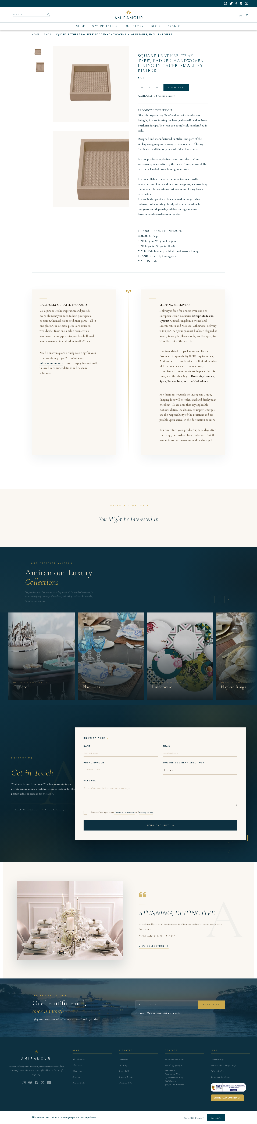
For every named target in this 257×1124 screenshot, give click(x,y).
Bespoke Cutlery (80, 1082)
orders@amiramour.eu (174, 1059)
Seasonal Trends (126, 1077)
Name (87, 746)
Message (90, 781)
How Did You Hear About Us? (183, 763)
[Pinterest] (30, 1082)
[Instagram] (24, 1082)
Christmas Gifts (125, 1082)
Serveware (77, 1077)
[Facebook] (36, 1082)
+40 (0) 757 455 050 (173, 1065)
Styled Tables (104, 26)
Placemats (77, 1065)
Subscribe (211, 1005)
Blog (155, 26)
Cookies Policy (217, 1059)
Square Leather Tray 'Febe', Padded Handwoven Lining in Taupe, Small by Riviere (171, 63)
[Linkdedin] (42, 1082)
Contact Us (123, 1059)
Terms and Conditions (220, 1077)
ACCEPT (216, 1117)
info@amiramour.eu (51, 363)
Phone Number (94, 763)
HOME (36, 35)
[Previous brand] (218, 599)
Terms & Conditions (124, 812)
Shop (80, 26)
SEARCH (17, 14)
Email (167, 746)
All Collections (79, 1059)
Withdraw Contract (227, 1098)
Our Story (134, 26)
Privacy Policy (146, 812)
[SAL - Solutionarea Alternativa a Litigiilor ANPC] (228, 1087)
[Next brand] (228, 599)
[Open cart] (247, 14)
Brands (174, 26)
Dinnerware (78, 1071)
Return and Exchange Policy (223, 1065)
